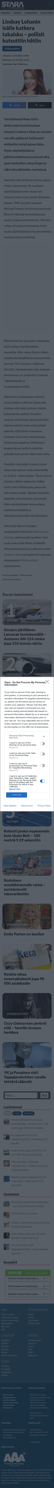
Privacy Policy (44, 805)
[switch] (42, 743)
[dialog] (27, 744)
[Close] (48, 683)
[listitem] (27, 736)
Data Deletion (10, 805)
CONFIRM (16, 795)
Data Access (27, 805)
